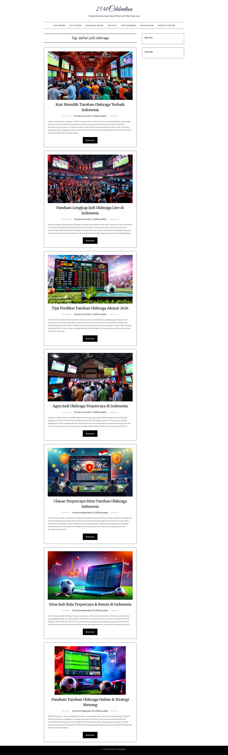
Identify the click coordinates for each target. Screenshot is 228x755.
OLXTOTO (121, 749)
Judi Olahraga (128, 25)
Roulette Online (166, 25)
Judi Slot (112, 25)
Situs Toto (149, 37)
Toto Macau (59, 25)
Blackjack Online (95, 25)
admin (103, 116)
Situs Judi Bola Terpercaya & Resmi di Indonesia (90, 604)
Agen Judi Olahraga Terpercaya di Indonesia (90, 406)
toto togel (149, 51)
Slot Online (75, 25)
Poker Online (147, 25)
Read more (90, 140)
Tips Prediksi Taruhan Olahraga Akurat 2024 (90, 308)
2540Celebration (114, 9)
